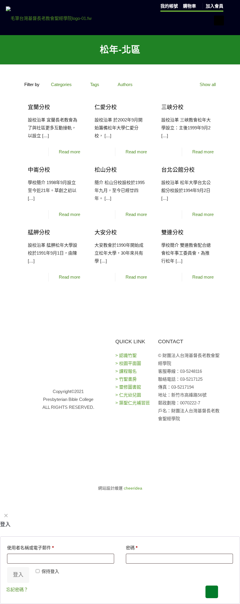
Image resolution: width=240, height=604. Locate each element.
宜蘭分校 (39, 107)
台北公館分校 (178, 170)
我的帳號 (169, 6)
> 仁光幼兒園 (128, 394)
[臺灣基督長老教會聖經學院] (49, 18)
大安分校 (106, 232)
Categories (61, 84)
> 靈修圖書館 (128, 387)
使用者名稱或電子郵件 (30, 547)
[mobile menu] (219, 20)
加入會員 (214, 6)
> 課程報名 (126, 371)
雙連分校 (172, 232)
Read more (69, 151)
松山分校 (106, 170)
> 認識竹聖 (126, 355)
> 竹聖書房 (126, 379)
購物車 (190, 6)
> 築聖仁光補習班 (132, 402)
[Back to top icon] (211, 592)
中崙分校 (39, 170)
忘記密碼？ (17, 589)
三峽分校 (172, 107)
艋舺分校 (39, 232)
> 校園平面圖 (128, 363)
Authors (125, 84)
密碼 (132, 547)
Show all (208, 84)
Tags (94, 84)
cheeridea (133, 488)
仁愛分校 (106, 107)
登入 (18, 575)
